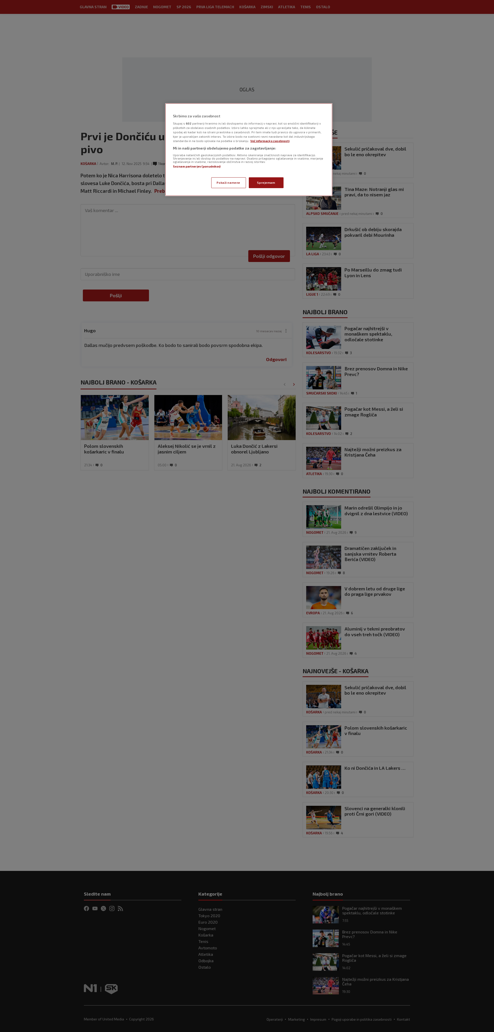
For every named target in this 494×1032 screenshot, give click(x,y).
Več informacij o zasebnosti (269, 141)
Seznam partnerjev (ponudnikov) (196, 166)
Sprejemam (266, 182)
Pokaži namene (228, 182)
